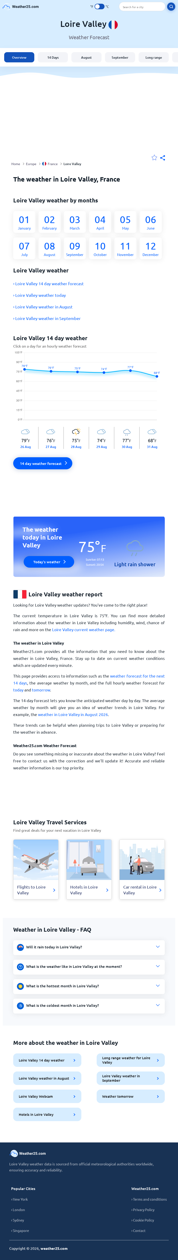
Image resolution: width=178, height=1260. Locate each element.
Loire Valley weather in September (121, 1078)
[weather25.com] (21, 6)
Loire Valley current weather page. (83, 629)
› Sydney (17, 1220)
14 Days (53, 57)
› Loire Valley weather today (39, 295)
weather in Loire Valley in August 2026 (73, 714)
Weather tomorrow (118, 1096)
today (18, 689)
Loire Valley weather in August (44, 1078)
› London (18, 1209)
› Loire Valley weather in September (47, 318)
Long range (154, 57)
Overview (19, 57)
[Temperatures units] (100, 6)
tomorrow (41, 689)
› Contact (138, 1230)
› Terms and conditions (149, 1199)
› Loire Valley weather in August (43, 306)
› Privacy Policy (142, 1209)
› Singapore (20, 1230)
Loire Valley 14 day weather (41, 1060)
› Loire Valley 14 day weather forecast (48, 283)
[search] (171, 7)
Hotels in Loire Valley (36, 1114)
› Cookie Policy (142, 1220)
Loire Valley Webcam (36, 1096)
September (120, 57)
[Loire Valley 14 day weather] (89, 389)
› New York (19, 1199)
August (86, 57)
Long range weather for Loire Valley (126, 1060)
